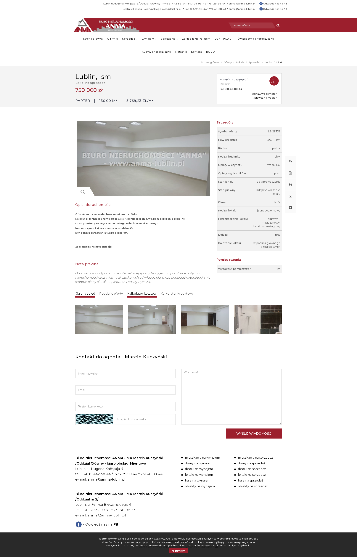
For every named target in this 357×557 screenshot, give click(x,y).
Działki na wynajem (199, 469)
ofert (274, 81)
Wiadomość (190, 366)
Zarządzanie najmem (196, 38)
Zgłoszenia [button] (168, 38)
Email (79, 382)
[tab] (85, 294)
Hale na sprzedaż (250, 480)
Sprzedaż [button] (129, 38)
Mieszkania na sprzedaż (255, 457)
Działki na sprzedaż (252, 469)
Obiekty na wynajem (200, 486)
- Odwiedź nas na (100, 524)
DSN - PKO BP (224, 38)
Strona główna (93, 38)
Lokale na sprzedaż (252, 474)
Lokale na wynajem (199, 474)
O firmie (112, 38)
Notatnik (181, 51)
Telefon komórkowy (91, 399)
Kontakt (196, 51)
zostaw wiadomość (263, 93)
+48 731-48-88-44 (231, 88)
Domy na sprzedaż (251, 463)
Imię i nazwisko (87, 366)
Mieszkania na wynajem (202, 457)
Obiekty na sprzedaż (253, 486)
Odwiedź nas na (275, 3)
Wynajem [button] (148, 38)
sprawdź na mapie (264, 97)
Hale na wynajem (197, 480)
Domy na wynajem (198, 463)
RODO (210, 51)
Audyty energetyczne (156, 51)
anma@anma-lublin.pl (242, 3)
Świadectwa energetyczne (256, 38)
